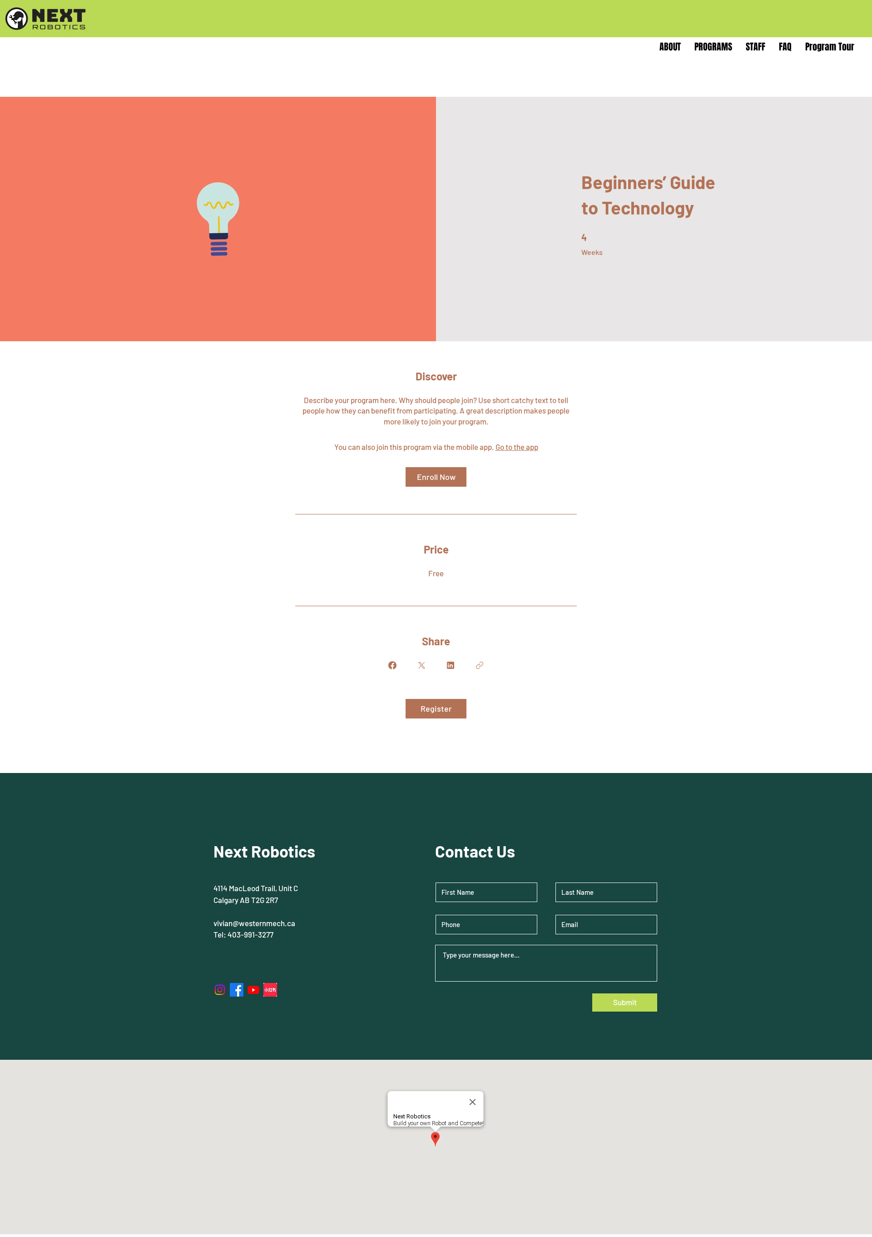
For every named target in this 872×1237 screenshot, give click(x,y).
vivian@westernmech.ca (254, 923)
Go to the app (516, 446)
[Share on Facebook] (392, 665)
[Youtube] (253, 990)
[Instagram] (220, 990)
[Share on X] (421, 665)
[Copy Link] (479, 665)
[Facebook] (236, 990)
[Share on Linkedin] (450, 665)
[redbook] (270, 990)
